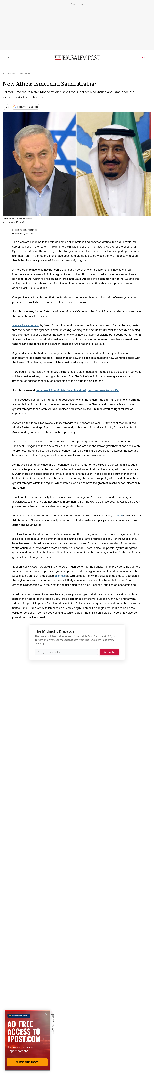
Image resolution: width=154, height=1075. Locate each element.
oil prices (60, 575)
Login (142, 57)
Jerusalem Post (10, 73)
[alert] (27, 1040)
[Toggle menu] (8, 57)
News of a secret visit (25, 325)
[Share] (6, 107)
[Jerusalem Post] (77, 58)
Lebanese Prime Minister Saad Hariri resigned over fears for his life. (77, 390)
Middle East (25, 73)
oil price (118, 515)
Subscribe (109, 652)
